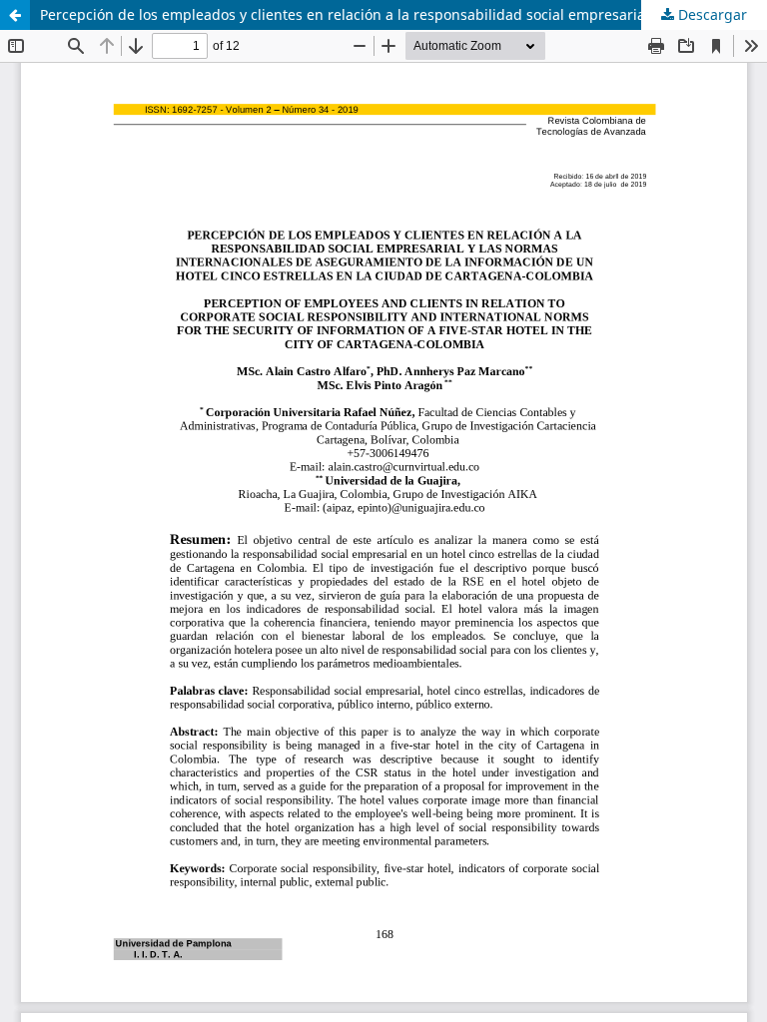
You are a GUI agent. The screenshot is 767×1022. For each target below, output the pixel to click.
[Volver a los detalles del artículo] (15, 15)
